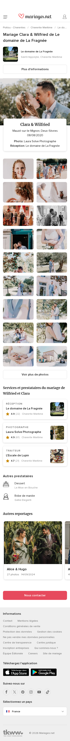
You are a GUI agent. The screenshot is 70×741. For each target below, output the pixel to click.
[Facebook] (6, 692)
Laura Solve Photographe (23, 432)
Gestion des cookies (49, 631)
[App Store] (16, 675)
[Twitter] (14, 692)
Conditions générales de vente (21, 626)
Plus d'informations (35, 69)
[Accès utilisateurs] (65, 17)
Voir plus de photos (35, 374)
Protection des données (17, 631)
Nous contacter (35, 595)
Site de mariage (52, 653)
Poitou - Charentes (14, 27)
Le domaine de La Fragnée (24, 408)
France (16, 711)
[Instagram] (31, 692)
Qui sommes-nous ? (46, 648)
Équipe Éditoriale (13, 653)
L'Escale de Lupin (17, 455)
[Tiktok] (47, 692)
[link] (33, 550)
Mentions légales (28, 620)
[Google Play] (44, 675)
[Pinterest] (22, 692)
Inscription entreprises (16, 648)
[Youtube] (39, 692)
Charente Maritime (42, 27)
